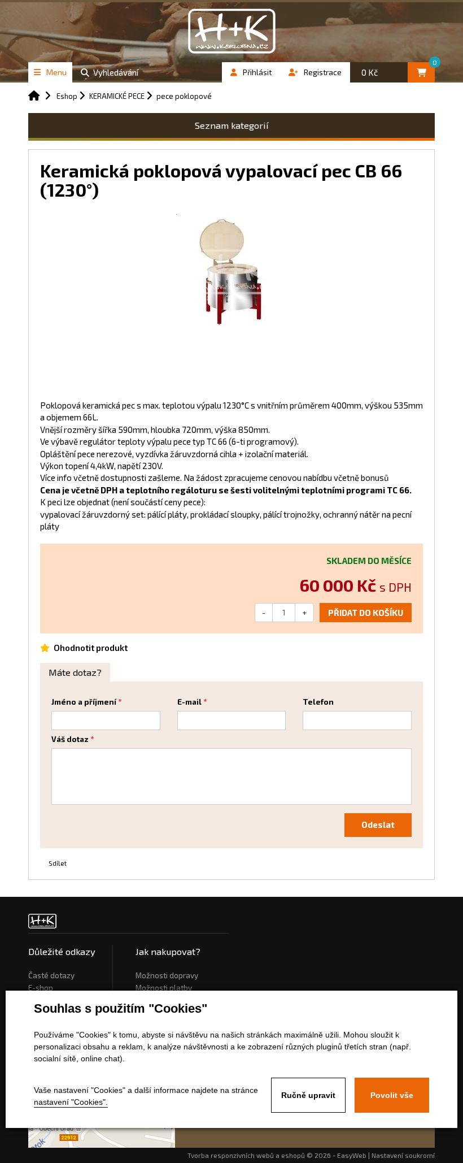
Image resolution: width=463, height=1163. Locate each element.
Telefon (318, 701)
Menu (56, 72)
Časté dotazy (51, 975)
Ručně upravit (308, 1095)
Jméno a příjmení (83, 701)
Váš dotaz (70, 739)
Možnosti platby (164, 987)
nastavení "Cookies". (71, 1101)
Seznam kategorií (232, 125)
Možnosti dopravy (167, 975)
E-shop (40, 987)
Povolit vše (391, 1095)
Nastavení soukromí (403, 1155)
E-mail (189, 701)
